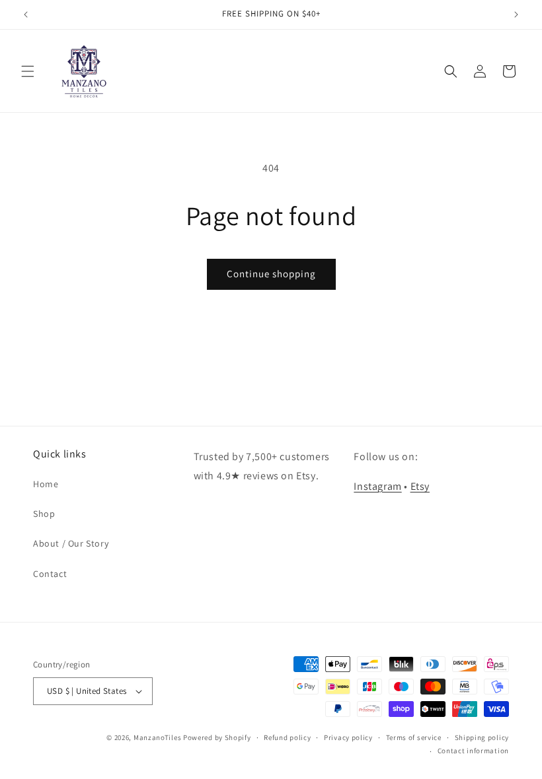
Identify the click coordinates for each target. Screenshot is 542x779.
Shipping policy (482, 737)
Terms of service (414, 737)
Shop (44, 514)
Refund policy (287, 737)
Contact (50, 574)
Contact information (473, 750)
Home (45, 484)
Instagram (377, 486)
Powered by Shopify (217, 737)
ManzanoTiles (157, 737)
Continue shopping (271, 273)
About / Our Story (70, 543)
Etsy (420, 486)
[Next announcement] (516, 14)
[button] (27, 71)
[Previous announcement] (25, 14)
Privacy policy (348, 737)
